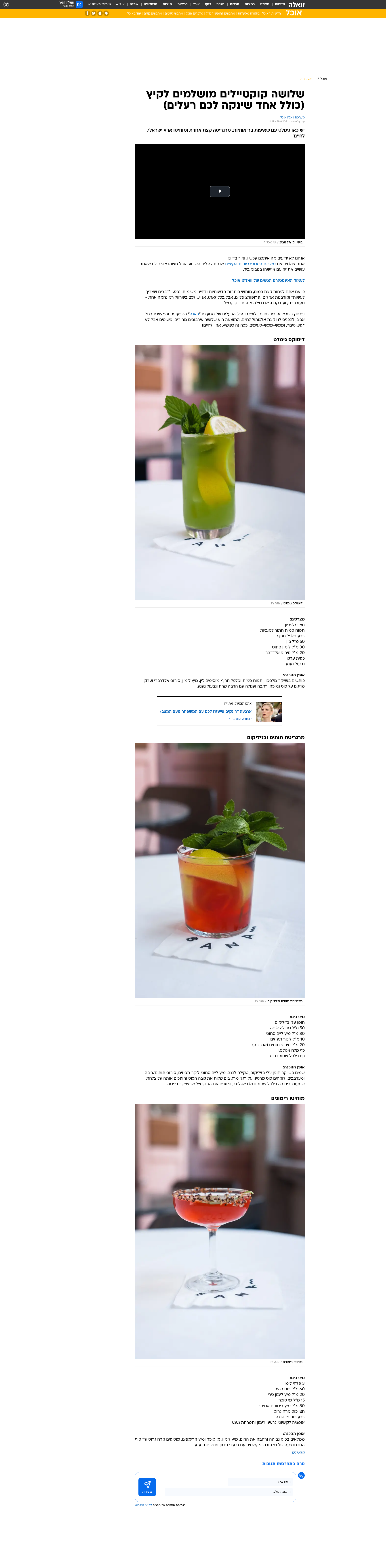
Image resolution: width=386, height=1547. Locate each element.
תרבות (234, 4)
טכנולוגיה (150, 4)
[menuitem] (277, 4)
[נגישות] (6, 4)
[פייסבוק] (87, 13)
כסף (208, 4)
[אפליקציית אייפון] (100, 13)
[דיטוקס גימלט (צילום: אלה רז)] (220, 476)
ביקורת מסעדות (248, 13)
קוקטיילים (298, 1452)
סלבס (220, 4)
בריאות (182, 4)
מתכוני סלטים (174, 13)
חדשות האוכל (271, 13)
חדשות (280, 4)
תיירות (167, 4)
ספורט (264, 4)
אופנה (134, 4)
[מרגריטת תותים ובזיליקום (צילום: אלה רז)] (220, 874)
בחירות (250, 4)
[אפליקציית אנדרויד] (106, 13)
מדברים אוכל (194, 13)
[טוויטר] (93, 13)
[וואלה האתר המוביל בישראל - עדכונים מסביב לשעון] (297, 4)
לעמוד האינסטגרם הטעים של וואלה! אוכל (268, 281)
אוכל (196, 4)
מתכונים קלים (153, 13)
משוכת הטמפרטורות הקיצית (250, 264)
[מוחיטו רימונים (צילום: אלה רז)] (220, 1235)
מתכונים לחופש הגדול (220, 13)
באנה (194, 314)
